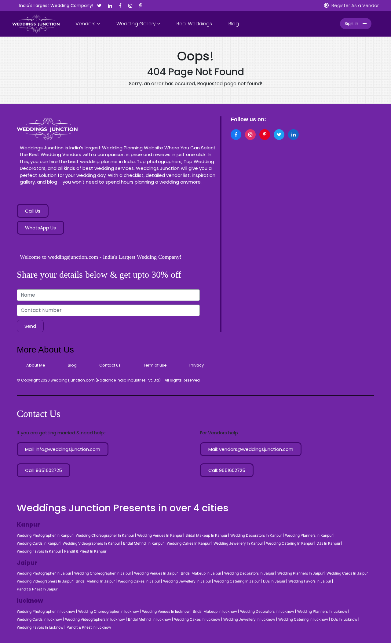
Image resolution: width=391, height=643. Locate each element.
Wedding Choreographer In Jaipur (102, 573)
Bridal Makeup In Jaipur (201, 573)
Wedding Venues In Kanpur (159, 535)
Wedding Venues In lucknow (166, 611)
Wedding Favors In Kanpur (39, 551)
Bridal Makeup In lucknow (215, 611)
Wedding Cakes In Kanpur (188, 543)
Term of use (155, 365)
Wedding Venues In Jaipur (156, 573)
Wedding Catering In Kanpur (289, 543)
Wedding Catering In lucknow (303, 619)
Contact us (110, 365)
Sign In (352, 23)
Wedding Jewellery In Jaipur (187, 581)
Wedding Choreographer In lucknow (108, 611)
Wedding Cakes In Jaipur (139, 581)
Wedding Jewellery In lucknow (249, 619)
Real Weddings (194, 23)
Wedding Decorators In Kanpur (256, 535)
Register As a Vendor (354, 5)
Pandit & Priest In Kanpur (85, 551)
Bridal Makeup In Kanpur (206, 535)
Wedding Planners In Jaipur (300, 573)
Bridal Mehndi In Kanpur (143, 543)
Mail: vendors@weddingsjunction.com (250, 449)
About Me (35, 365)
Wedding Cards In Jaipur (347, 573)
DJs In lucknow (344, 619)
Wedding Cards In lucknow (39, 619)
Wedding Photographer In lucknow (46, 611)
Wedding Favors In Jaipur (309, 581)
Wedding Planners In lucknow (322, 611)
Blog (233, 23)
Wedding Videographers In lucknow (95, 619)
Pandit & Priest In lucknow (89, 627)
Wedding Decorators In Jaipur (249, 573)
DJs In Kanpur (328, 543)
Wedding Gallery (136, 23)
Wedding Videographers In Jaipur (45, 581)
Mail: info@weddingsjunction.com (62, 449)
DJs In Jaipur (274, 581)
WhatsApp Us (40, 228)
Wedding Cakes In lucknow (197, 619)
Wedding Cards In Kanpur (38, 543)
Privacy (196, 365)
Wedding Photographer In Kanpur (45, 535)
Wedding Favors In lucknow (40, 627)
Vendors (86, 23)
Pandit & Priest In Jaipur (37, 589)
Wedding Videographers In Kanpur (91, 543)
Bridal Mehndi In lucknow (149, 619)
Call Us (32, 211)
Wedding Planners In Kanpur (309, 535)
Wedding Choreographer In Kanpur (105, 535)
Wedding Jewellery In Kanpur (238, 543)
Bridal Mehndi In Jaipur (95, 581)
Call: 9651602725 (43, 470)
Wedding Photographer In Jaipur (44, 573)
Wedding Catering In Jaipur (237, 581)
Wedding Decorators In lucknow (267, 611)
